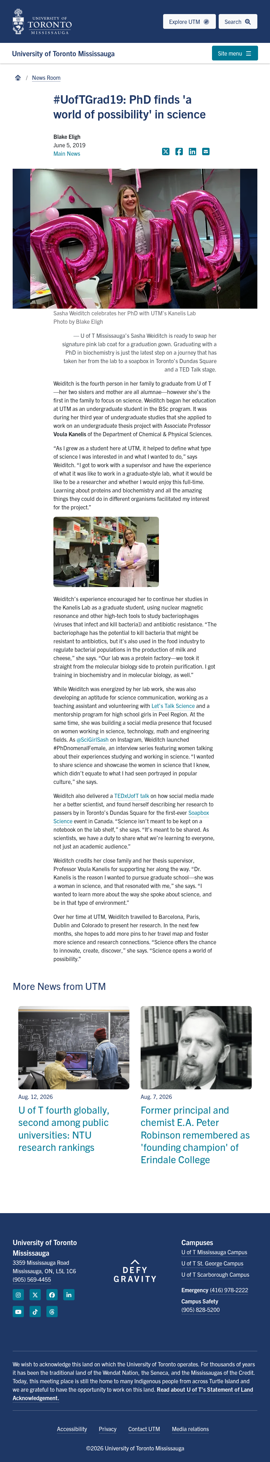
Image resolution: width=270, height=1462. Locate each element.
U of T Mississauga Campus (214, 1251)
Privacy (107, 1428)
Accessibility (72, 1428)
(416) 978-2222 (229, 1289)
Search (234, 21)
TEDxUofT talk (131, 795)
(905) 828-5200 (200, 1309)
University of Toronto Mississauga (63, 53)
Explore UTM (185, 21)
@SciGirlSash (93, 739)
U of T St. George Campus (212, 1263)
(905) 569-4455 (32, 1279)
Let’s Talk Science (173, 705)
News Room (46, 77)
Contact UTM (144, 1428)
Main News (66, 153)
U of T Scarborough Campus (215, 1274)
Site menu (231, 53)
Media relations (190, 1428)
